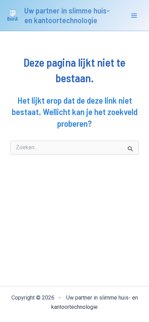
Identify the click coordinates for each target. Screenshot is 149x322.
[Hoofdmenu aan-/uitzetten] (134, 15)
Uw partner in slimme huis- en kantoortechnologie (67, 15)
